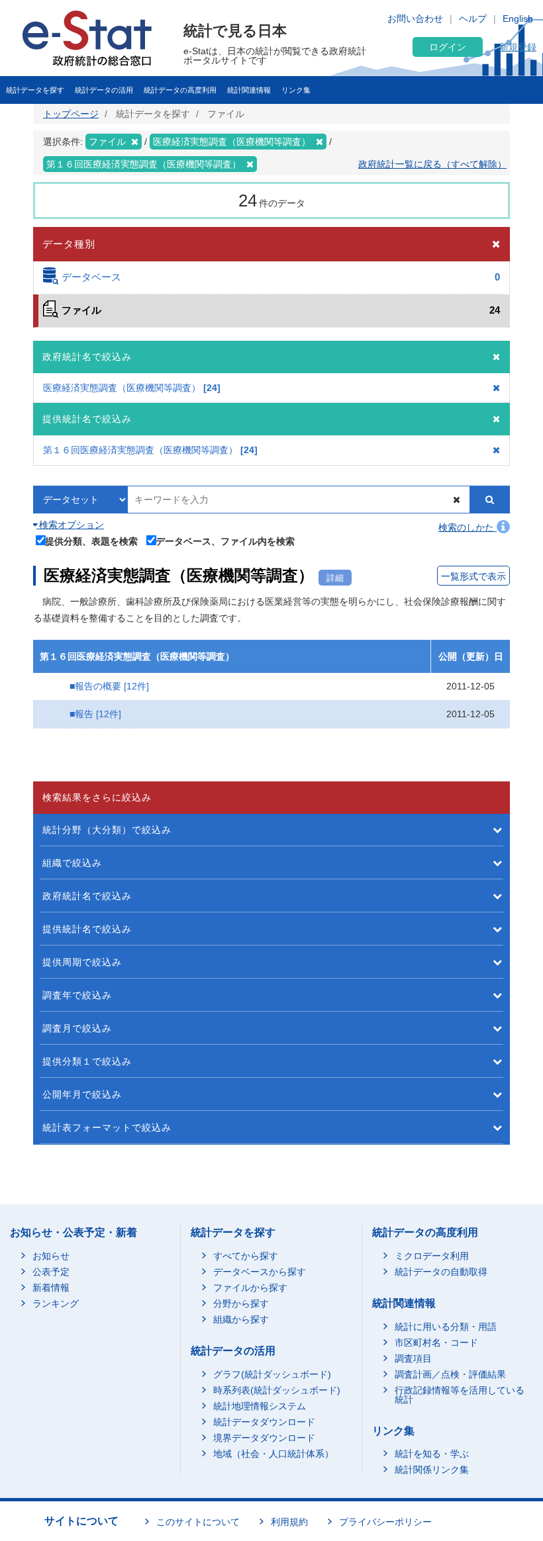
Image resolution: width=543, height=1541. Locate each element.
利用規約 (289, 1521)
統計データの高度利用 (180, 90)
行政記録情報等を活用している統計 (459, 1395)
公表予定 (51, 1271)
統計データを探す (35, 90)
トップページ (71, 114)
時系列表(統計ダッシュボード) (276, 1390)
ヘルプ (473, 18)
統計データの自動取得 (441, 1271)
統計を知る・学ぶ (432, 1453)
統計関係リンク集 (432, 1469)
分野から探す (241, 1303)
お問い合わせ (415, 18)
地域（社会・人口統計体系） (273, 1453)
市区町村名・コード (436, 1342)
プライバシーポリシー (385, 1521)
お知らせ (51, 1255)
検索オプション (70, 524)
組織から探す (241, 1319)
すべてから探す (245, 1255)
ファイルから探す (250, 1287)
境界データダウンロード (264, 1437)
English (518, 18)
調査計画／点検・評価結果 (450, 1374)
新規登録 (517, 47)
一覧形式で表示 (473, 576)
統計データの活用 (104, 90)
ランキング (55, 1303)
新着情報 (51, 1287)
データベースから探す (259, 1271)
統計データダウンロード (264, 1422)
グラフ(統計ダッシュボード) (272, 1374)
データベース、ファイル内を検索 (225, 541)
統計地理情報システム (259, 1406)
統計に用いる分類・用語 (446, 1326)
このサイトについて (198, 1521)
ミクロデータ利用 (432, 1255)
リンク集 (296, 90)
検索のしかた (467, 527)
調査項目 (413, 1358)
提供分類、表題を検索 (91, 541)
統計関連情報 (249, 90)
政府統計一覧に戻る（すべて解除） (432, 164)
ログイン (447, 47)
